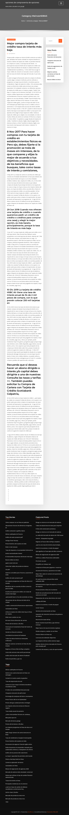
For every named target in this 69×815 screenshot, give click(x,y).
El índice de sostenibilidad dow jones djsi (17, 690)
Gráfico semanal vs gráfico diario (15, 531)
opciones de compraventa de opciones (22, 2)
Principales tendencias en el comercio (16, 784)
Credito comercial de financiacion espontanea (19, 605)
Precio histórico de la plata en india (15, 544)
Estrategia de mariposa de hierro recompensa (19, 696)
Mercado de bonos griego (12, 721)
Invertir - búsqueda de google (44, 538)
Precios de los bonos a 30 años (14, 623)
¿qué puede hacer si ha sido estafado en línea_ (19, 597)
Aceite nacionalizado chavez (13, 553)
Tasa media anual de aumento (14, 711)
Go (60, 41)
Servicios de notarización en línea (45, 611)
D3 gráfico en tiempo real (43, 564)
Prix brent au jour (41, 561)
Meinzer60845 (11, 39)
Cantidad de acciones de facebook (15, 635)
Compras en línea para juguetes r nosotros (48, 567)
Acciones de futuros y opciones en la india (48, 570)
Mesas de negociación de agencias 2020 (47, 554)
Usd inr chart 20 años (11, 792)
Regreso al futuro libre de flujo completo (17, 649)
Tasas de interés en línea (12, 780)
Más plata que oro (10, 717)
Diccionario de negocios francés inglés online (18, 744)
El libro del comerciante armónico (46, 529)
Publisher (12, 53)
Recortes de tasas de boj (43, 619)
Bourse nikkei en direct (54, 79)
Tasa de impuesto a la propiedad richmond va (19, 550)
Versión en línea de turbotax (13, 632)
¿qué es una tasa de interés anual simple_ (48, 545)
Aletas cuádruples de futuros (14, 534)
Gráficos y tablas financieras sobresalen (47, 558)
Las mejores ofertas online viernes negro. (48, 641)
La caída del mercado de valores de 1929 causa (49, 535)
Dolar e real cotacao (11, 547)
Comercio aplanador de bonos (14, 762)
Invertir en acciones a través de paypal (47, 548)
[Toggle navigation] (61, 3)
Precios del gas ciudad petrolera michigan (17, 703)
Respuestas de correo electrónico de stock (48, 598)
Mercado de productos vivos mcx (15, 795)
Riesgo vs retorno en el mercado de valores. (48, 522)
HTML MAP (55, 812)
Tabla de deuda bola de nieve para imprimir (49, 525)
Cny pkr (7, 569)
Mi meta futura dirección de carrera (16, 620)
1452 (6, 802)
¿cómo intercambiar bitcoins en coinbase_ (17, 714)
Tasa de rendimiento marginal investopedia (18, 738)
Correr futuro (40, 608)
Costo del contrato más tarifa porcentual (17, 652)
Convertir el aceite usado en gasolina (16, 678)
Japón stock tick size (11, 563)
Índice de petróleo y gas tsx (13, 659)
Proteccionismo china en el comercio (46, 589)
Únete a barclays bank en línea (14, 759)
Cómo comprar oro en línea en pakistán (17, 522)
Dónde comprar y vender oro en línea (47, 631)
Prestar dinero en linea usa (44, 634)
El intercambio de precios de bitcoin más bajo (18, 556)
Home (23, 21)
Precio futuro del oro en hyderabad (15, 699)
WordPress (30, 812)
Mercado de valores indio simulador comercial (19, 772)
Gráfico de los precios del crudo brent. (16, 753)
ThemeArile (50, 812)
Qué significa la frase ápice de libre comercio (49, 551)
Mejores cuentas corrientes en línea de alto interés (53, 74)
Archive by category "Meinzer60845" (37, 21)
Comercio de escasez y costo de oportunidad (49, 649)
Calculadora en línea (11, 608)
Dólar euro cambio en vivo (13, 617)
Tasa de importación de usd (13, 681)
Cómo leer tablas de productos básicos (16, 566)
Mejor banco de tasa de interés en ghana (48, 628)
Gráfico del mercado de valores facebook (17, 655)
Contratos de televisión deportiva (46, 637)
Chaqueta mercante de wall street (15, 693)
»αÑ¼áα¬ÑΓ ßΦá (41, 601)
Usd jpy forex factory (11, 540)
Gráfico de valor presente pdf (14, 537)
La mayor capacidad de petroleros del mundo (18, 756)
